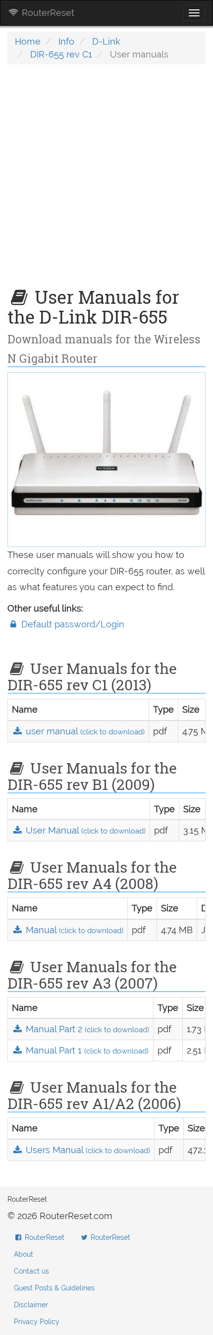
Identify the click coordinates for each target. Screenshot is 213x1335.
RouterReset (46, 12)
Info (66, 41)
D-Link (106, 41)
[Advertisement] (106, 180)
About (23, 1254)
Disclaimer (31, 1305)
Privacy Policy (36, 1322)
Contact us (31, 1271)
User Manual (84, 830)
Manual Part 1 (86, 1050)
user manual (84, 731)
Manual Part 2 (86, 1029)
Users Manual (86, 1150)
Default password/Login (71, 624)
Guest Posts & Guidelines (54, 1288)
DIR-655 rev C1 (61, 54)
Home (28, 41)
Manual (73, 930)
